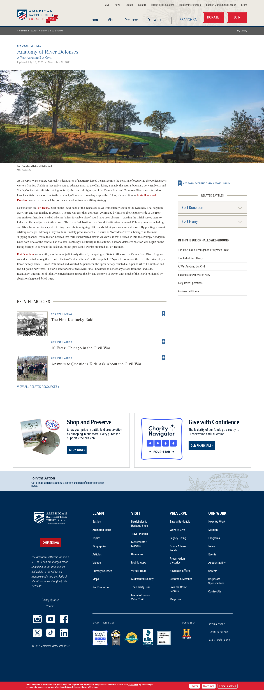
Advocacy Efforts (180, 571)
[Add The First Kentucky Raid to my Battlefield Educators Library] (163, 313)
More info (208, 686)
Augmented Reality (142, 579)
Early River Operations (190, 283)
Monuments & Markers (139, 544)
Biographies (99, 546)
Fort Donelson (25, 254)
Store (244, 4)
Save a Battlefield (180, 521)
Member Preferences (190, 4)
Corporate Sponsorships (216, 581)
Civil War (23, 45)
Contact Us (214, 591)
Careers (212, 571)
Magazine (175, 599)
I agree (194, 686)
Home (42, 15)
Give (107, 4)
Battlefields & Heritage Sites (139, 523)
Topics (96, 538)
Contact (50, 606)
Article (36, 45)
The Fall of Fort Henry (190, 258)
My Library (242, 30)
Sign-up (142, 4)
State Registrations (219, 639)
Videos (96, 562)
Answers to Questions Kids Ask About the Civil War (96, 364)
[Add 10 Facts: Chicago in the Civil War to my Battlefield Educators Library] (163, 342)
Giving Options (50, 600)
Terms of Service (218, 632)
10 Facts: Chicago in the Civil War (80, 348)
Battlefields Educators (162, 4)
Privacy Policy (217, 624)
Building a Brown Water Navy (194, 274)
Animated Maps (101, 530)
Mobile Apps (138, 562)
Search (185, 19)
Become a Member (181, 579)
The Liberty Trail (143, 587)
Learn (93, 20)
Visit (111, 20)
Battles (96, 521)
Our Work (154, 20)
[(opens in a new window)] (37, 619)
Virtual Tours (138, 571)
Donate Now (51, 542)
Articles (97, 554)
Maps (95, 579)
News (118, 4)
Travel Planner (139, 534)
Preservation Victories (177, 560)
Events (129, 4)
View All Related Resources (37, 387)
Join (236, 17)
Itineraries (137, 554)
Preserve (131, 20)
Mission (213, 530)
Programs (214, 538)
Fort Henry (42, 208)
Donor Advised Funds (178, 548)
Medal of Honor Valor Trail (142, 597)
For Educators (100, 587)
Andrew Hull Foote (188, 291)
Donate (213, 17)
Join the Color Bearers (178, 589)
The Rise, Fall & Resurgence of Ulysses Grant (203, 250)
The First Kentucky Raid (72, 319)
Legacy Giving (182, 538)
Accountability (217, 562)
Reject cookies (227, 686)
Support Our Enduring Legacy (221, 4)
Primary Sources (102, 571)
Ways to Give (177, 530)
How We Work (216, 521)
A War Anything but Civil (191, 266)
